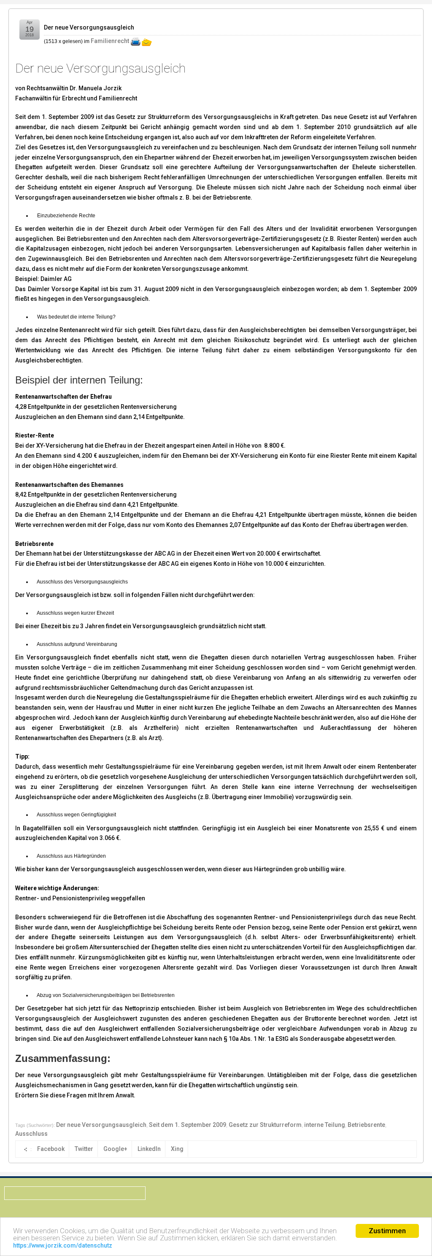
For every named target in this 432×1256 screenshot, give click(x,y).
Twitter (84, 1148)
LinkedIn (149, 1148)
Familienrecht (110, 41)
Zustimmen (387, 1230)
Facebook (51, 1148)
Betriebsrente (366, 1124)
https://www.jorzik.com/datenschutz (62, 1245)
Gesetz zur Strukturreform (265, 1124)
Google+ (115, 1148)
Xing (177, 1148)
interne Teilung (324, 1124)
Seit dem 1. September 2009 (187, 1124)
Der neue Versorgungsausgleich (89, 27)
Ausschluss (31, 1133)
